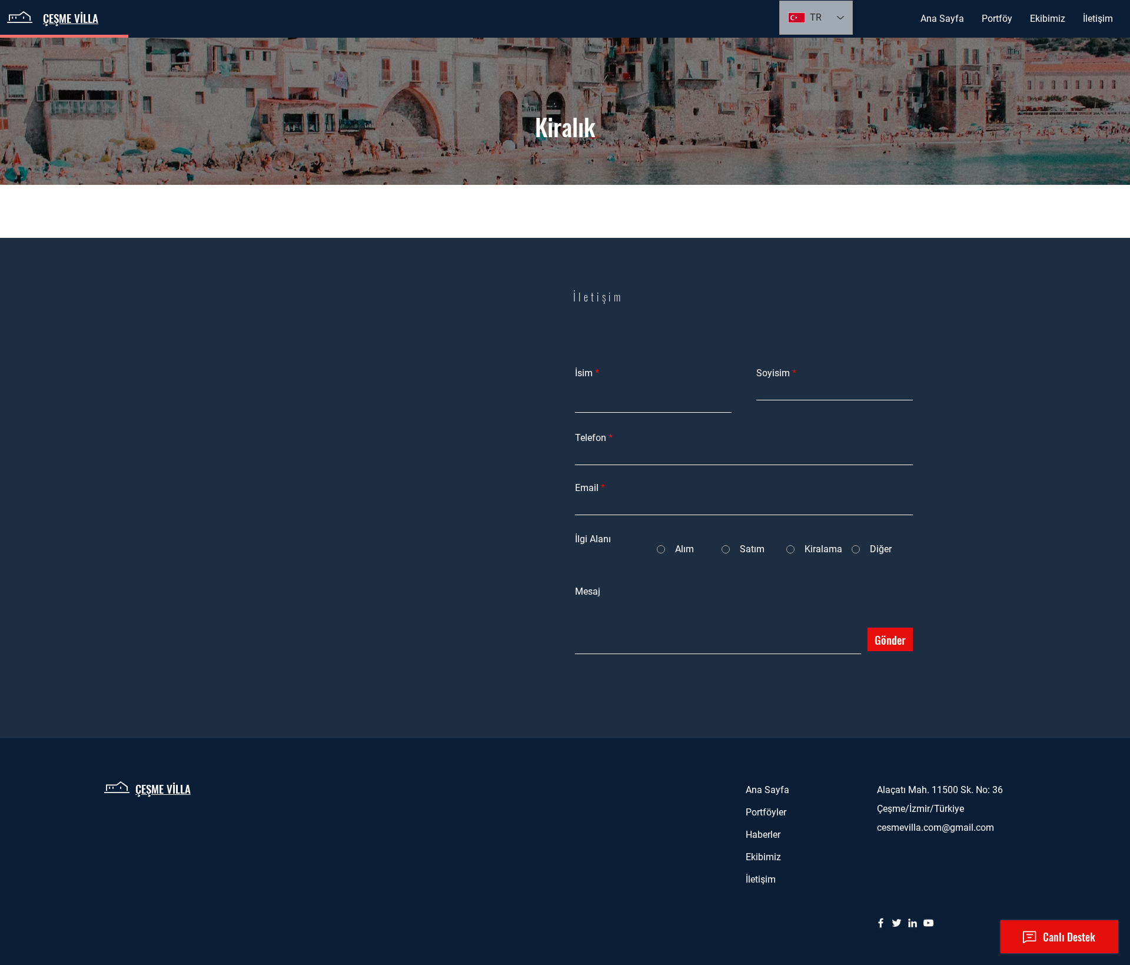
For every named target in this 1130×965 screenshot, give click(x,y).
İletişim (761, 879)
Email (587, 488)
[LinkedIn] (912, 923)
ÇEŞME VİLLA (163, 788)
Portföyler (766, 812)
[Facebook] (881, 923)
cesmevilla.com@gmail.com (935, 827)
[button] (997, 19)
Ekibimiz (763, 857)
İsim (584, 373)
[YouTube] (928, 923)
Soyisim (773, 373)
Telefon (590, 438)
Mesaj (587, 591)
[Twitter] (896, 923)
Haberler (763, 834)
